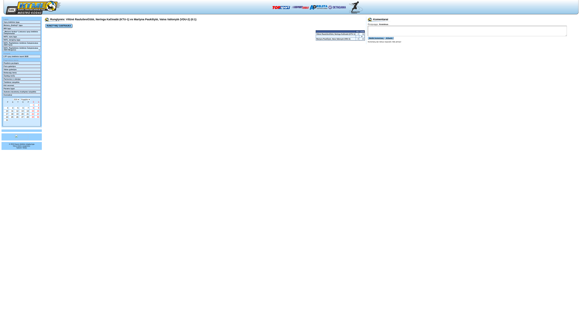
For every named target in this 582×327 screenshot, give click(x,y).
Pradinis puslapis (11, 63)
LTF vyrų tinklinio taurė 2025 (16, 56)
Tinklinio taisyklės (12, 82)
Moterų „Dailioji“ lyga (13, 25)
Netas (25, 148)
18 (12, 114)
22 (33, 114)
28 (28, 117)
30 (38, 117)
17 (7, 114)
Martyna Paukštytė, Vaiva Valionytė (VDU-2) (333, 39)
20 (23, 114)
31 (7, 120)
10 (7, 111)
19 (17, 114)
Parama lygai (9, 88)
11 (12, 111)
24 (7, 117)
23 (38, 114)
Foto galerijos (10, 66)
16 (38, 111)
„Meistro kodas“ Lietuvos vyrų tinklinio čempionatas (21, 32)
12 (17, 111)
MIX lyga (7, 28)
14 (28, 111)
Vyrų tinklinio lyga (12, 22)
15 (33, 111)
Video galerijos (10, 69)
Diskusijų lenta (10, 73)
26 (17, 117)
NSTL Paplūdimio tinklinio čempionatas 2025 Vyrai (21, 44)
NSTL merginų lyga (12, 40)
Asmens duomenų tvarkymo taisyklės (20, 92)
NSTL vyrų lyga (10, 37)
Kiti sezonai (9, 85)
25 (12, 117)
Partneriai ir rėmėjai (12, 79)
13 (23, 111)
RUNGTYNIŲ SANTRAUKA (59, 26)
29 (33, 117)
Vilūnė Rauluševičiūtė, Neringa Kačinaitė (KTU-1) (335, 34)
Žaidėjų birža (9, 76)
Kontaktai (8, 95)
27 (23, 117)
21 (28, 114)
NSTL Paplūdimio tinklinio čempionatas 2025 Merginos (22, 49)
